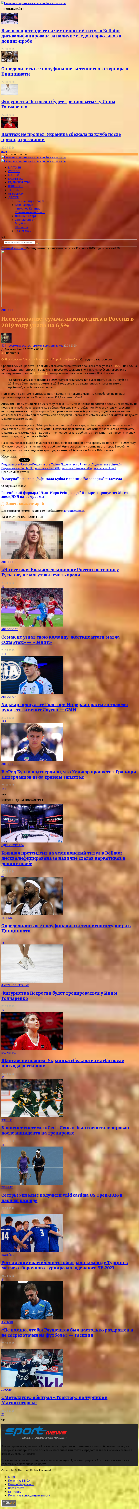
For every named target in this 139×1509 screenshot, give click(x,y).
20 (2, 1077)
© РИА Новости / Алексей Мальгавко (25, 359)
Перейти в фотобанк (66, 359)
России (117, 366)
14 (2, 1010)
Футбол (14, 171)
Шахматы (21, 227)
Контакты (15, 1492)
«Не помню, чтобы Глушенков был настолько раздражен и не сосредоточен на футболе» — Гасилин (67, 1332)
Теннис (13, 190)
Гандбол (20, 223)
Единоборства (19, 182)
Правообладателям (21, 1484)
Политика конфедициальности (29, 1495)
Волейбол (15, 186)
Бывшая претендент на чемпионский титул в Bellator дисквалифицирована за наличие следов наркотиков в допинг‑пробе (61, 36)
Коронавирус (24, 205)
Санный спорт (25, 220)
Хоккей (13, 175)
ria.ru (21, 456)
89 (2, 586)
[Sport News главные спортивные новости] (35, 1439)
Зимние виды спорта (29, 201)
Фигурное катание (27, 208)
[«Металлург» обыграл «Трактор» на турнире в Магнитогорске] (32, 1386)
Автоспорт (16, 193)
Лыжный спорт (25, 216)
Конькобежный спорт (30, 212)
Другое (13, 197)
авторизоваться (73, 511)
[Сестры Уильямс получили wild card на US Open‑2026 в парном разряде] (32, 1183)
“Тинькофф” (40, 373)
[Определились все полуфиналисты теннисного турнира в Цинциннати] (9, 61)
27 (2, 1414)
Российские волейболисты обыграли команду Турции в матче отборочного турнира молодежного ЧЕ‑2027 (64, 1265)
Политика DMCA (19, 1480)
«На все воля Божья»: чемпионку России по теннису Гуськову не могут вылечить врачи (60, 572)
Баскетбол (16, 179)
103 (3, 654)
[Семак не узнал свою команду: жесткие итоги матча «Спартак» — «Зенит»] (32, 625)
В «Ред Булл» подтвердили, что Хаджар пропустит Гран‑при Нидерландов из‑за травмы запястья (68, 774)
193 (3, 721)
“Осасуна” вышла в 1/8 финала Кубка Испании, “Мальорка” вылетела (61, 479)
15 (2, 875)
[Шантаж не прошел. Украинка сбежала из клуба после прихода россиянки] (9, 127)
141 (3, 789)
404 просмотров (12, 345)
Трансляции (23, 231)
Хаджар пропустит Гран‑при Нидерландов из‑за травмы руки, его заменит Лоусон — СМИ (64, 707)
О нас (11, 1477)
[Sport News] (33, 3)
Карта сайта (16, 1488)
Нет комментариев (50, 345)
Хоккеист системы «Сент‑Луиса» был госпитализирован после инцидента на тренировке (65, 1130)
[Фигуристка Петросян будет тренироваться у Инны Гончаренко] (9, 94)
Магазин (14, 167)
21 (2, 1279)
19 (2, 1212)
